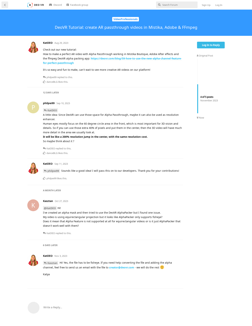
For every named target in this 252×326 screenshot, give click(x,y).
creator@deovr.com (121, 267)
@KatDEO (50, 208)
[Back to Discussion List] (4, 4)
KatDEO (52, 110)
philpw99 (53, 171)
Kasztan (52, 263)
